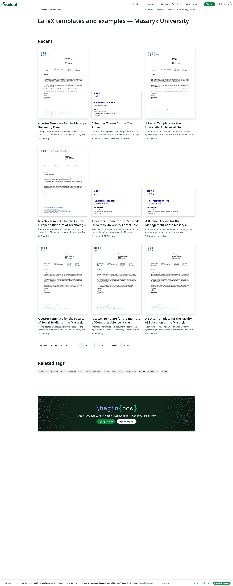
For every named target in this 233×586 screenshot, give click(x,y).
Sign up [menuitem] (209, 4)
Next (115, 345)
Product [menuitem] (137, 4)
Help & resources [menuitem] (190, 4)
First (43, 345)
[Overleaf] (9, 4)
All (152, 9)
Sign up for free (105, 421)
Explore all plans (126, 421)
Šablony (159, 9)
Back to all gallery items (49, 10)
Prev (54, 345)
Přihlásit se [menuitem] (224, 4)
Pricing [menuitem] (175, 4)
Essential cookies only (202, 583)
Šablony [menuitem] (164, 4)
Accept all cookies (221, 583)
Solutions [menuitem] (150, 4)
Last (125, 345)
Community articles (186, 9)
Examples (170, 9)
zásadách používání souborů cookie (154, 583)
